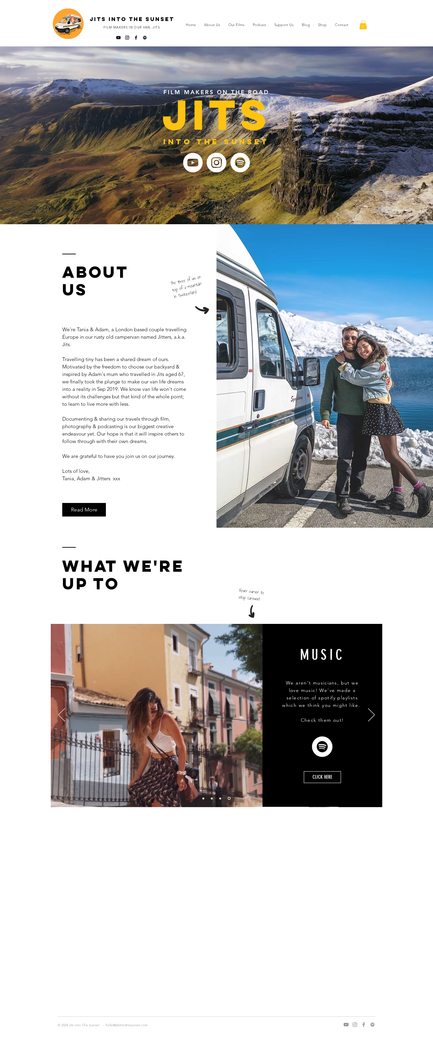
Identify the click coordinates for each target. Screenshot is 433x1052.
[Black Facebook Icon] (136, 37)
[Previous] (61, 715)
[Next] (371, 715)
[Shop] (213, 798)
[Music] (230, 798)
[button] (363, 24)
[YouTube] (193, 162)
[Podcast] (203, 798)
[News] (221, 798)
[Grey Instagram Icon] (355, 1025)
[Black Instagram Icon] (127, 37)
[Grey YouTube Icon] (346, 1025)
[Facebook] (364, 1025)
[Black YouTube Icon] (118, 37)
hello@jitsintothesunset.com (127, 1025)
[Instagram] (216, 162)
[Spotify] (144, 37)
